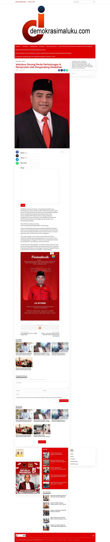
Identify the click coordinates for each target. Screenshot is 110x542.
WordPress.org (74, 464)
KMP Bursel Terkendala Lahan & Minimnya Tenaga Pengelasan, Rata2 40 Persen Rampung (58, 496)
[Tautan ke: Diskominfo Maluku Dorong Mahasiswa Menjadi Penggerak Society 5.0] (46, 462)
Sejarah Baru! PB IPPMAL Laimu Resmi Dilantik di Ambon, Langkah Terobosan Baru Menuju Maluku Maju (42, 354)
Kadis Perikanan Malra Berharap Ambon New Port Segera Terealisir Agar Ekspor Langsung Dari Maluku (58, 483)
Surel (24, 158)
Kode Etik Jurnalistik (61, 539)
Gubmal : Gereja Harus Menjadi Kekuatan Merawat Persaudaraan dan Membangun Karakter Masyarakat (58, 511)
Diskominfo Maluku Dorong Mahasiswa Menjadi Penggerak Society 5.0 (58, 461)
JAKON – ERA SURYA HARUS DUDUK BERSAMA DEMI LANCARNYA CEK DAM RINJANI (50, 334)
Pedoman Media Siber (50, 539)
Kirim (22, 205)
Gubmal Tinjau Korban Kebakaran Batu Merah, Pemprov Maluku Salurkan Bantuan (42, 436)
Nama (24, 153)
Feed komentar (74, 461)
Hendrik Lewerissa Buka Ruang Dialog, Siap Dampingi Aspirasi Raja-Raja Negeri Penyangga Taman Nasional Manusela (23, 369)
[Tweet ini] (62, 70)
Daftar (71, 454)
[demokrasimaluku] (55, 24)
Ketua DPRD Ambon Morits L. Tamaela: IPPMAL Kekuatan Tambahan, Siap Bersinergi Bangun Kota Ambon (59, 354)
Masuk (72, 456)
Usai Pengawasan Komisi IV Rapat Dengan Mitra (29, 333)
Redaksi (70, 539)
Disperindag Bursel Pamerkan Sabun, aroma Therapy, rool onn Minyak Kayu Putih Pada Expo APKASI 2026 (58, 518)
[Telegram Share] (64, 70)
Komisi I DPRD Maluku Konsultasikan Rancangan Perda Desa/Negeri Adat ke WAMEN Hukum (58, 468)
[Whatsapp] (67, 70)
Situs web (23, 163)
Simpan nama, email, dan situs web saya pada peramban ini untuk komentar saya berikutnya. (39, 397)
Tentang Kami (76, 539)
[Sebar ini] (59, 70)
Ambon (17, 70)
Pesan (22, 168)
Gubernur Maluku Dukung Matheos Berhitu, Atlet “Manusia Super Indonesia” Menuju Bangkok (58, 503)
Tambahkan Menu (31, 1)
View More (42, 442)
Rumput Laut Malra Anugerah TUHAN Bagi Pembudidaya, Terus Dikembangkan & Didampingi (58, 525)
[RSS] (40, 328)
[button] (94, 2)
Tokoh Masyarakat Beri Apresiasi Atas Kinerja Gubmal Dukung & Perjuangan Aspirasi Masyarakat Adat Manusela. (24, 354)
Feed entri (72, 459)
